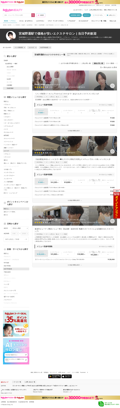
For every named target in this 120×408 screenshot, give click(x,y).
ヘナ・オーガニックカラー (12, 123)
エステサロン (40, 21)
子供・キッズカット (10, 107)
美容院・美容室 (7, 25)
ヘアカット (7, 104)
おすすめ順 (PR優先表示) (69, 63)
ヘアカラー (7, 117)
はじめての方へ (78, 10)
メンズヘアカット (9, 172)
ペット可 (6, 284)
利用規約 (46, 372)
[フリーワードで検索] (33, 15)
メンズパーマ (8, 178)
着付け (6, 160)
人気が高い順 (86, 63)
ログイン (86, 15)
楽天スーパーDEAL (9, 212)
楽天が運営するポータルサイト (71, 389)
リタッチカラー (8, 120)
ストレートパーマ (9, 138)
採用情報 (31, 402)
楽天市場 (114, 5)
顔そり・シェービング (10, 193)
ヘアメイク (7, 157)
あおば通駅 (10, 66)
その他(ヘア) (8, 169)
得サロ (6, 215)
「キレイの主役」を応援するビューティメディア (14, 390)
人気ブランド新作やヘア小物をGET (43, 389)
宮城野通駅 (42, 25)
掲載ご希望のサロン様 (110, 10)
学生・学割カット (9, 110)
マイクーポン (99, 15)
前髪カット (7, 113)
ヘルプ (86, 10)
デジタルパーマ (8, 132)
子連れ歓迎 (7, 272)
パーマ (6, 129)
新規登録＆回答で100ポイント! (87, 5)
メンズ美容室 (16, 25)
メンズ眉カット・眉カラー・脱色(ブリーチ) (15, 189)
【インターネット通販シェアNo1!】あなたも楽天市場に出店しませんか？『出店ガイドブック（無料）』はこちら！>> (44, 385)
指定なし (6, 101)
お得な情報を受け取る (95, 10)
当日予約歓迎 (49, 25)
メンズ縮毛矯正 (8, 181)
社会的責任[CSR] (23, 402)
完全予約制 (7, 266)
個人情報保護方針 (12, 402)
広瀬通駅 (9, 85)
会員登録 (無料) (75, 15)
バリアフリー (8, 300)
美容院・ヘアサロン (10, 21)
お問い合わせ (61, 372)
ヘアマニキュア (8, 126)
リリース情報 (75, 372)
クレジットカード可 (10, 290)
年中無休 (6, 262)
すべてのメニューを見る (105, 104)
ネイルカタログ (83, 21)
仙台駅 (9, 79)
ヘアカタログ (71, 21)
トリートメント (8, 141)
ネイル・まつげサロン (26, 21)
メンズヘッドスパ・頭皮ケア (12, 185)
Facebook (83, 372)
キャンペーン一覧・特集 (99, 21)
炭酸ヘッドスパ (8, 147)
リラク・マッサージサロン (56, 21)
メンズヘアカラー (9, 175)
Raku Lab (113, 21)
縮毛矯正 (6, 135)
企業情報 (3, 402)
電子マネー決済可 (9, 296)
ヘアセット (7, 154)
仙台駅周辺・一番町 (32, 25)
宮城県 (23, 25)
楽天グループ (100, 5)
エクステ (57, 25)
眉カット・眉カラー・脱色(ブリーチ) (15, 163)
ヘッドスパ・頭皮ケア (10, 144)
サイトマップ (53, 372)
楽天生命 (107, 5)
